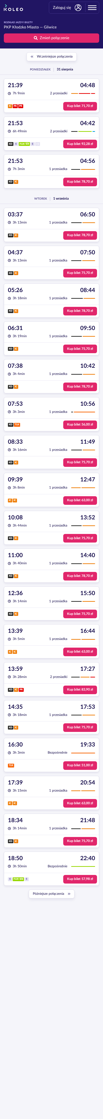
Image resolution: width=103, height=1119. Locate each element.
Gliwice (50, 27)
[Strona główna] (13, 7)
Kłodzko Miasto (25, 27)
